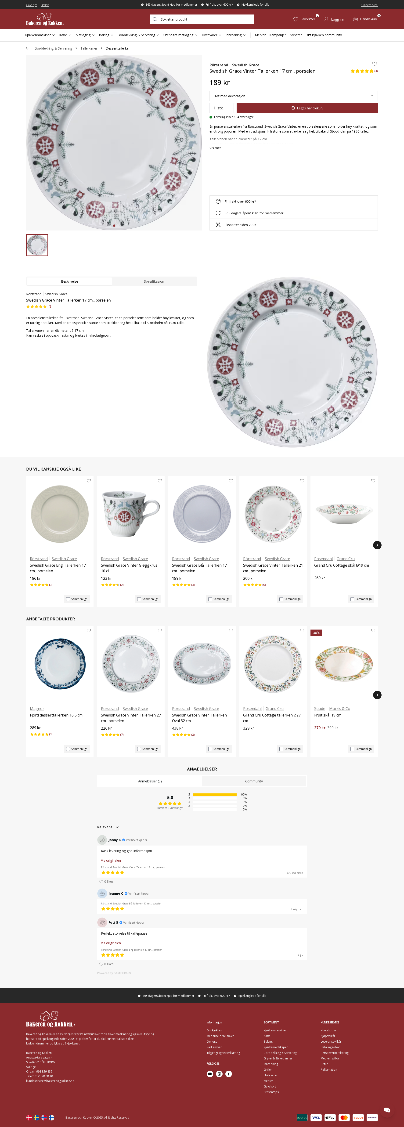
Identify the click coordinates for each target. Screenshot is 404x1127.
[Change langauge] (29, 1117)
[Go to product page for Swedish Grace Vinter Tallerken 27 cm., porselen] (131, 664)
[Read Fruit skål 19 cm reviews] (319, 736)
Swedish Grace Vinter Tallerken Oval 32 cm (199, 718)
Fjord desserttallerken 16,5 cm (56, 715)
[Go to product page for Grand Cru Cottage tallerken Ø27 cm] (273, 664)
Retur (324, 1064)
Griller (268, 1070)
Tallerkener (88, 48)
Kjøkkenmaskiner (38, 35)
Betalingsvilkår (330, 1047)
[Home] (45, 19)
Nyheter (296, 35)
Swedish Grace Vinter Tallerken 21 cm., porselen (273, 568)
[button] (364, 72)
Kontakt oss (328, 1030)
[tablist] (111, 281)
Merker (260, 35)
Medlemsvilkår (330, 1058)
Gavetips (31, 5)
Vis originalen (111, 860)
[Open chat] (387, 1110)
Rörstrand (218, 65)
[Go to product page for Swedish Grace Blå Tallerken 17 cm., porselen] (202, 514)
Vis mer (215, 148)
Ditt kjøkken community (324, 35)
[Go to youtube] (210, 1074)
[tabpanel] (111, 317)
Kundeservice (369, 5)
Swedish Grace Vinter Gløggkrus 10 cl (129, 568)
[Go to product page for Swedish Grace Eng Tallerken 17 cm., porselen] (60, 514)
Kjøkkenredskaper (276, 1047)
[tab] (114, 225)
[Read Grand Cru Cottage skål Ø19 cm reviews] (319, 586)
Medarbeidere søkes (220, 1036)
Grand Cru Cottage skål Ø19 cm (341, 565)
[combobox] (202, 19)
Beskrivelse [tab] (69, 281)
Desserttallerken (118, 48)
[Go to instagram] (219, 1074)
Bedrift (45, 5)
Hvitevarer (209, 35)
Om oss (212, 1042)
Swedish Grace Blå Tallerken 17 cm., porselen (199, 568)
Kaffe (63, 35)
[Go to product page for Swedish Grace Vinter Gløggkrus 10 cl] (131, 514)
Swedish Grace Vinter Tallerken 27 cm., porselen (131, 718)
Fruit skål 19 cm (327, 715)
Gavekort (270, 1086)
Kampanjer (277, 35)
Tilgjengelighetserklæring (223, 1053)
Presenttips (271, 1092)
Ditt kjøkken (214, 1030)
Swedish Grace (246, 65)
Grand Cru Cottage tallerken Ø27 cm (272, 718)
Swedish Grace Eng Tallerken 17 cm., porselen (58, 568)
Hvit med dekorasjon (229, 96)
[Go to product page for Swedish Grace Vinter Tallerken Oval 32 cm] (202, 664)
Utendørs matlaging (178, 35)
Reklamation (329, 1070)
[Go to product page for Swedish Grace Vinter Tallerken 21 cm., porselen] (273, 514)
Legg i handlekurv (310, 108)
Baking (104, 35)
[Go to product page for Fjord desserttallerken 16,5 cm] (60, 664)
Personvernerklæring (335, 1053)
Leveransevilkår (331, 1042)
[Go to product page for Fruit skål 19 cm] (344, 664)
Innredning (234, 35)
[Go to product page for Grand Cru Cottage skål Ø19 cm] (344, 514)
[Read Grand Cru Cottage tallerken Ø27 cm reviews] (248, 736)
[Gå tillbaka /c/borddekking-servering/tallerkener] (27, 48)
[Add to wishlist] (374, 63)
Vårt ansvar (214, 1047)
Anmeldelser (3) (150, 781)
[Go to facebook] (228, 1074)
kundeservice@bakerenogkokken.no (50, 1081)
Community (254, 781)
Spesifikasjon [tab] (154, 281)
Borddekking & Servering (136, 35)
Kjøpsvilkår (328, 1036)
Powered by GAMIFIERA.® (114, 973)
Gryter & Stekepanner (278, 1058)
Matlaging (83, 35)
